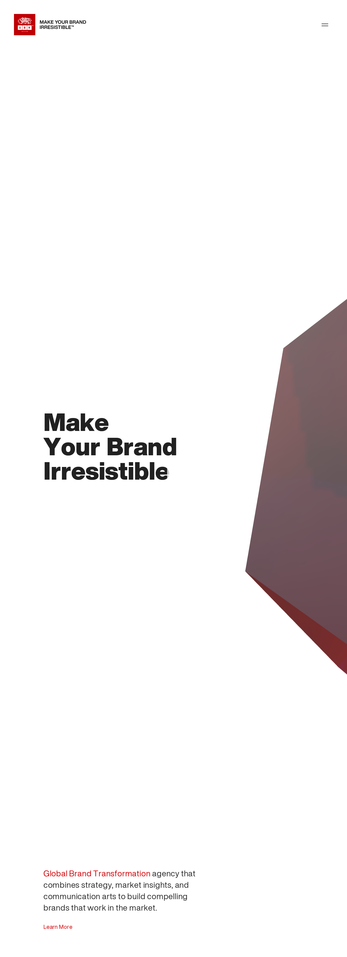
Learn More (57, 927)
